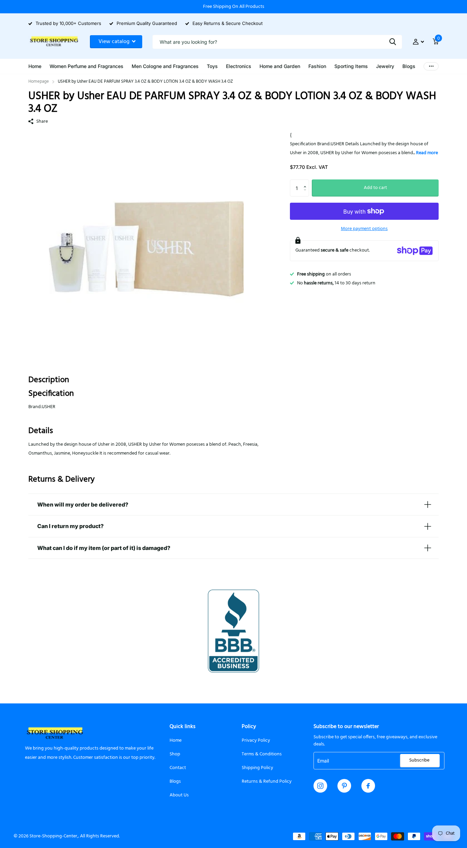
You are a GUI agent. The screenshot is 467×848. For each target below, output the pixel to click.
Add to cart (375, 188)
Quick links (183, 726)
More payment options (364, 229)
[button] (306, 182)
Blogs (175, 781)
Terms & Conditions (262, 754)
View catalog (114, 41)
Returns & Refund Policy (267, 781)
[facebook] (368, 786)
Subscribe (419, 760)
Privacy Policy (256, 740)
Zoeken (392, 42)
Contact (178, 768)
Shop (175, 754)
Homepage (38, 81)
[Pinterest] (344, 786)
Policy (249, 726)
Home (176, 740)
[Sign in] (418, 42)
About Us (179, 795)
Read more (427, 153)
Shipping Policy (257, 768)
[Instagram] (320, 786)
